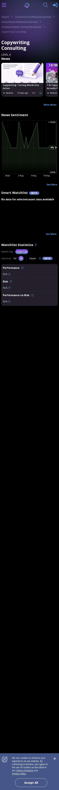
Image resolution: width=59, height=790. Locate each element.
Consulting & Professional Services (33, 16)
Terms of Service (24, 770)
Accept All (31, 783)
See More (52, 184)
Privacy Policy (19, 773)
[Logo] (29, 5)
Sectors (5, 16)
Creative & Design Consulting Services (21, 26)
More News (50, 104)
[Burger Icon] (4, 5)
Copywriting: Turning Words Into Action (21, 87)
